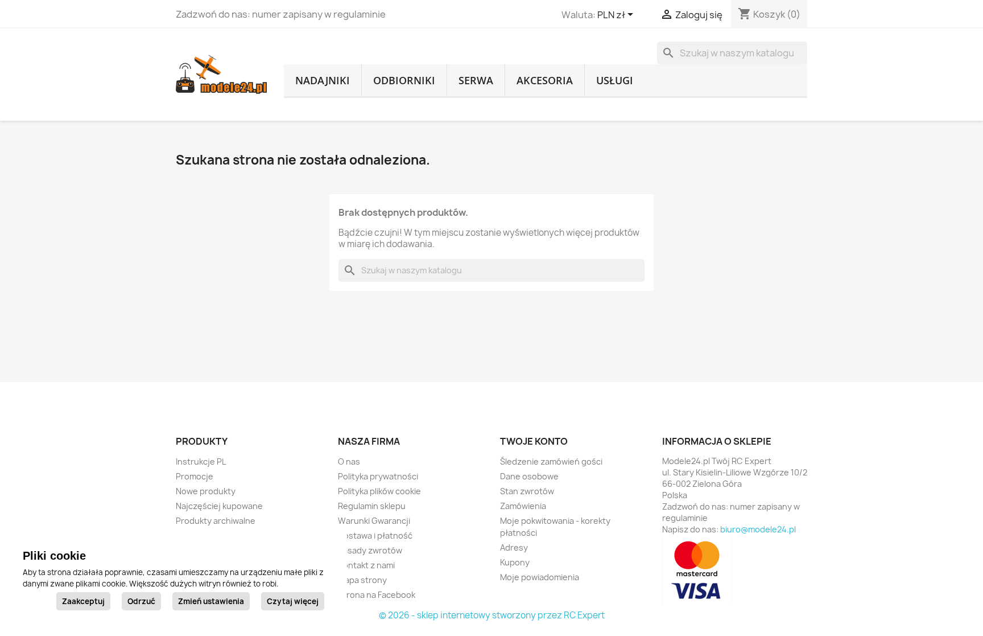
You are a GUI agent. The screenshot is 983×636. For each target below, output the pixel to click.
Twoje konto (534, 441)
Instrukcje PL (201, 461)
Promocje (194, 476)
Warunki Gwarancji (374, 520)
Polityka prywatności (378, 476)
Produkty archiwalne (215, 520)
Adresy (514, 547)
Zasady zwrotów (370, 550)
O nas (349, 461)
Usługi (614, 80)
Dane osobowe (529, 476)
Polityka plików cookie (379, 491)
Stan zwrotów (527, 491)
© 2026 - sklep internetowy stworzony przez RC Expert (492, 615)
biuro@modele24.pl (758, 529)
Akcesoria (545, 80)
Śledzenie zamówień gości (551, 461)
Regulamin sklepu (372, 505)
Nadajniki (322, 80)
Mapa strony (362, 580)
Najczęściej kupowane (219, 505)
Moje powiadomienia (539, 577)
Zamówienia (523, 505)
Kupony (515, 562)
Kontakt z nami (366, 565)
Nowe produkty (206, 491)
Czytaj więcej (293, 601)
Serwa (476, 80)
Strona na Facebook (376, 594)
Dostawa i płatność (375, 535)
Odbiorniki (404, 80)
